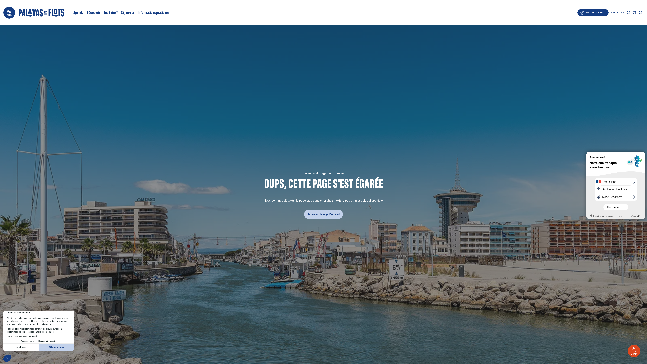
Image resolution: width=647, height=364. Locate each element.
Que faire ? (110, 13)
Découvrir (93, 13)
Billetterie (617, 12)
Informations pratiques (153, 13)
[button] (9, 13)
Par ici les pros (594, 12)
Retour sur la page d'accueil (323, 214)
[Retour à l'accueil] (41, 13)
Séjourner (127, 13)
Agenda (78, 13)
